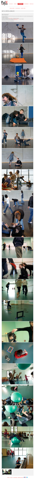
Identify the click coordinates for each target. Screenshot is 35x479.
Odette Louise (15, 19)
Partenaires (15, 477)
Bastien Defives (11, 18)
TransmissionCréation (20, 4)
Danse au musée (12, 8)
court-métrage (17, 8)
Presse (8, 477)
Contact (11, 477)
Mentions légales (20, 477)
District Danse (23, 8)
